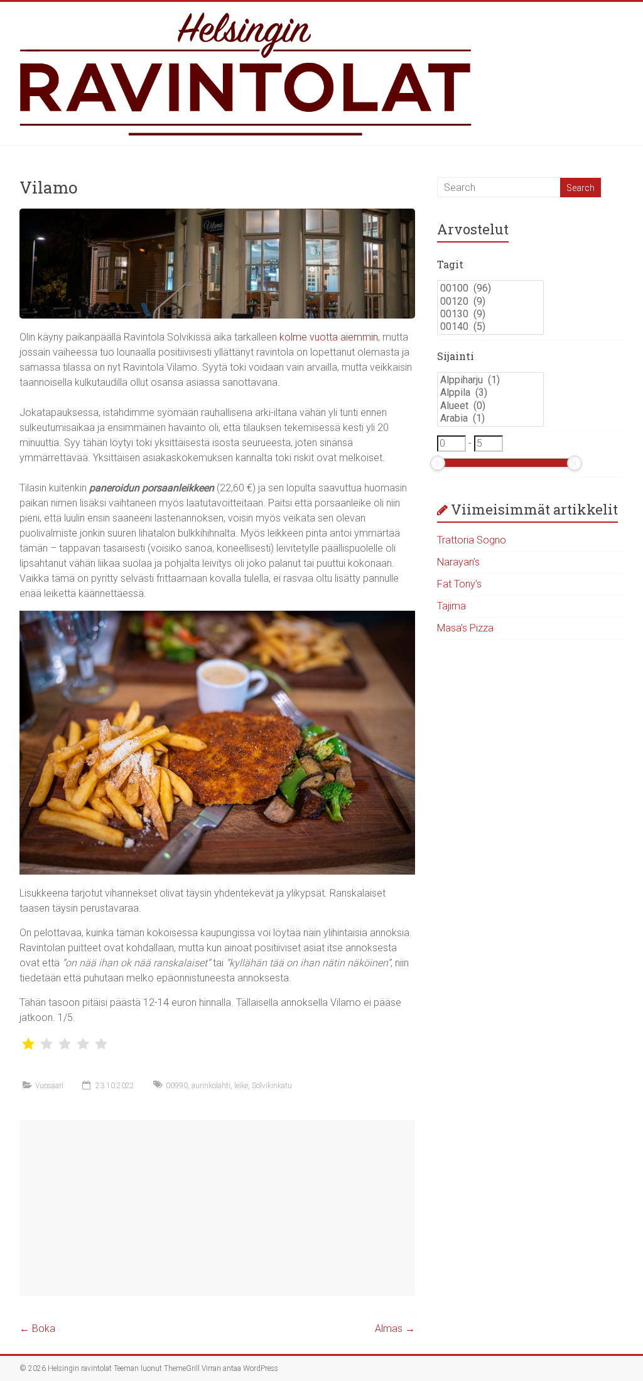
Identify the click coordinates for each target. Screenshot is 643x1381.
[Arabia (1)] (490, 418)
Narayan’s (458, 562)
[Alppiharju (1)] (490, 380)
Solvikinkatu (272, 1085)
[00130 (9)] (490, 314)
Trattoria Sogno (471, 540)
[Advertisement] (217, 1208)
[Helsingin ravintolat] (321, 73)
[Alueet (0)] (490, 406)
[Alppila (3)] (490, 392)
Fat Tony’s (459, 584)
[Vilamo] (217, 215)
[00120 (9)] (490, 301)
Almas (395, 1329)
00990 (177, 1085)
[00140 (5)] (490, 326)
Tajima (451, 606)
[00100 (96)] (490, 288)
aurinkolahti (211, 1085)
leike (241, 1085)
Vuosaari (49, 1085)
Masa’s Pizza (465, 628)
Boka (37, 1329)
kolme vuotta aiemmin (328, 337)
